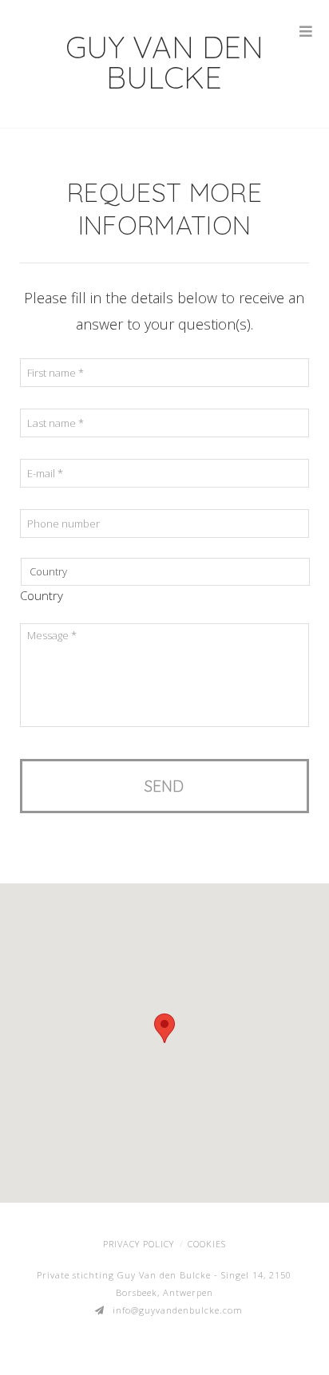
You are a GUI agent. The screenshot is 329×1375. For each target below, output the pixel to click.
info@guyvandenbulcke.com (178, 1310)
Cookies (207, 1244)
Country (41, 596)
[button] (164, 1028)
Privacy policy (138, 1244)
